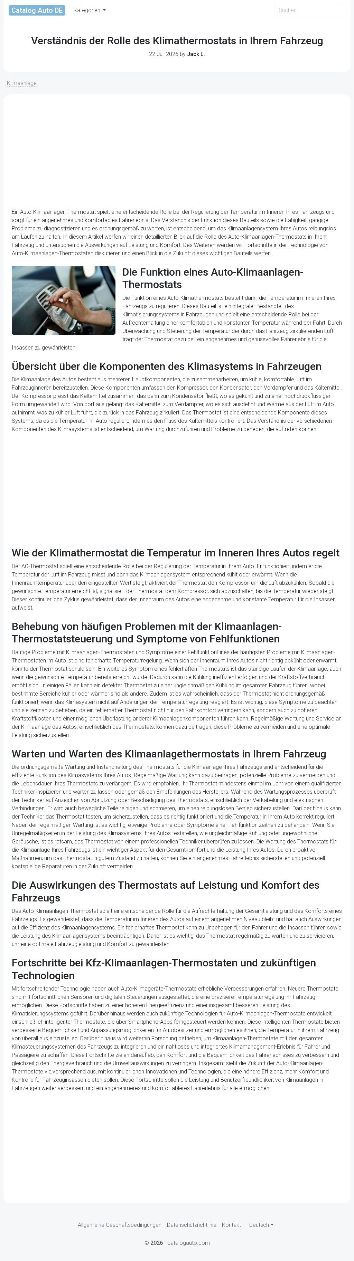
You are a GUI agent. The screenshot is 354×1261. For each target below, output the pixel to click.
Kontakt (231, 1225)
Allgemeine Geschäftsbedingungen (119, 1225)
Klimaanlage (22, 83)
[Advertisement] (177, 151)
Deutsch (259, 1225)
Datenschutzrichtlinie (191, 1225)
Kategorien (88, 10)
